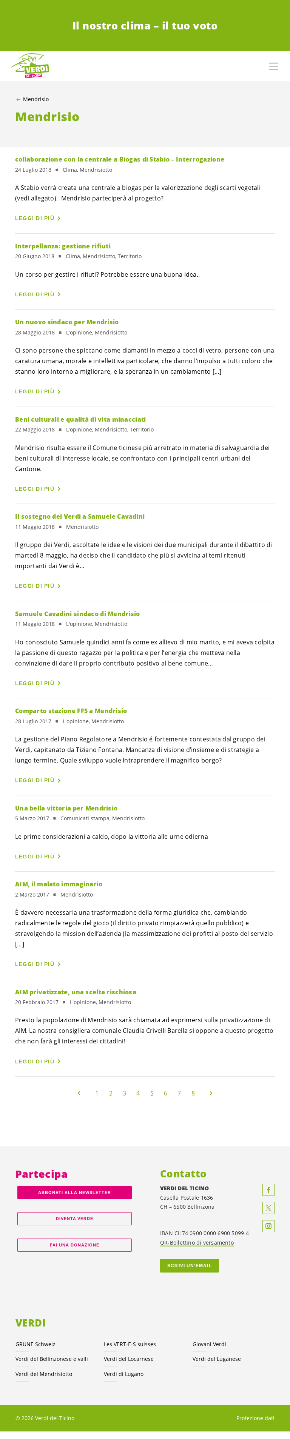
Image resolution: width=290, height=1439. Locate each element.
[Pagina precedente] (79, 1093)
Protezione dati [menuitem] (255, 1418)
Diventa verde (75, 1218)
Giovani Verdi (209, 1344)
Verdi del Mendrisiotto (43, 1373)
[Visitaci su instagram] (268, 1226)
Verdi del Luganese (217, 1358)
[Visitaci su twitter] (268, 1208)
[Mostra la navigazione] (273, 66)
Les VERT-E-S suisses (130, 1344)
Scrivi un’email (189, 1265)
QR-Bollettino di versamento (197, 1242)
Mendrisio (36, 99)
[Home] (30, 66)
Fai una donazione (74, 1245)
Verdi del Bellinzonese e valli (51, 1358)
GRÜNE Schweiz (35, 1344)
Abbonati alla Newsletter (74, 1192)
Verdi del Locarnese (129, 1358)
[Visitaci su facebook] (268, 1190)
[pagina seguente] (211, 1093)
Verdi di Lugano (123, 1373)
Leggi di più (34, 218)
